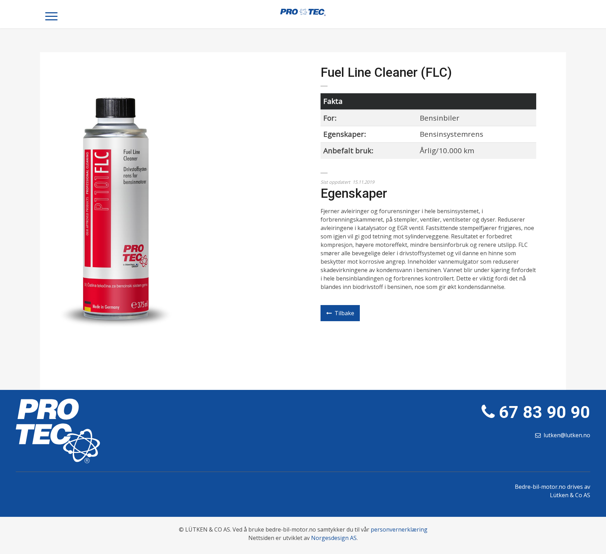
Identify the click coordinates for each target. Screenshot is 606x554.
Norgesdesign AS (334, 538)
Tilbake (344, 313)
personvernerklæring (399, 529)
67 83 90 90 (544, 412)
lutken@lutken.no (567, 435)
